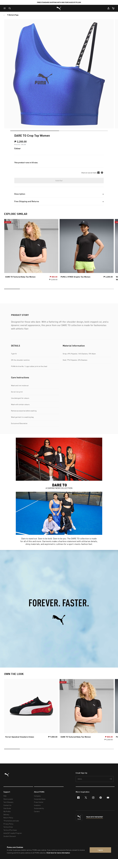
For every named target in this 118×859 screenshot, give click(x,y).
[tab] (34, 131)
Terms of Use (8, 827)
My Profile (6, 811)
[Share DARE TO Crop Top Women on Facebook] (98, 172)
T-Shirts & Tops (12, 15)
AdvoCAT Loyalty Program (12, 833)
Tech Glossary (8, 802)
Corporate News (39, 799)
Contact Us (7, 805)
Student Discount (9, 836)
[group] (31, 250)
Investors (37, 805)
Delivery (6, 814)
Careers (37, 811)
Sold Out (58, 180)
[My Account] (108, 8)
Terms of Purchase (10, 830)
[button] (5, 8)
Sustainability (39, 808)
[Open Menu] (5, 8)
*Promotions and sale (11, 821)
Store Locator (8, 799)
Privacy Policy (8, 824)
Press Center (38, 802)
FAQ (4, 796)
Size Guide (7, 808)
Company (37, 796)
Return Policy (8, 818)
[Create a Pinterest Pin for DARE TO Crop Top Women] (102, 172)
